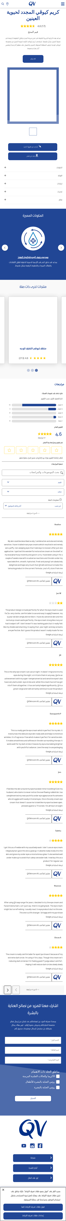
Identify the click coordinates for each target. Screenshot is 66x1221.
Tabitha (58, 831)
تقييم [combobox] (60, 482)
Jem (59, 772)
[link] (44, 435)
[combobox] (30, 506)
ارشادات (59, 184)
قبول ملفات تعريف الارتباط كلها (33, 1207)
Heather (57, 525)
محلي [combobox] (60, 492)
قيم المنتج (33, 32)
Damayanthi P (55, 714)
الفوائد (60, 175)
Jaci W (58, 593)
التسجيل (33, 1098)
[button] (57, 450)
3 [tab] (28, 275)
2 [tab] (32, 275)
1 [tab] (36, 275)
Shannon (57, 886)
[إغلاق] (3, 1190)
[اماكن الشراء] (7, 3)
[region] (33, 1204)
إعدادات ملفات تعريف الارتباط (33, 1216)
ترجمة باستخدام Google (54, 572)
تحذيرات (59, 192)
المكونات (59, 167)
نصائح (60, 200)
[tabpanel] (33, 244)
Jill (60, 655)
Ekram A (57, 938)
